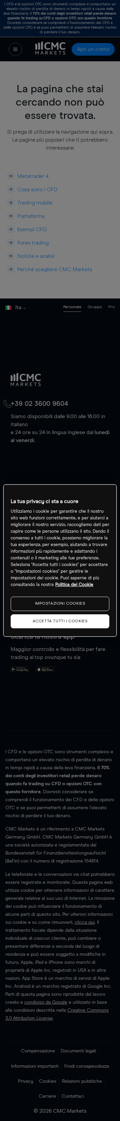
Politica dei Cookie (74, 585)
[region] (60, 560)
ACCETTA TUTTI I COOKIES (60, 621)
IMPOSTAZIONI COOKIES (60, 604)
